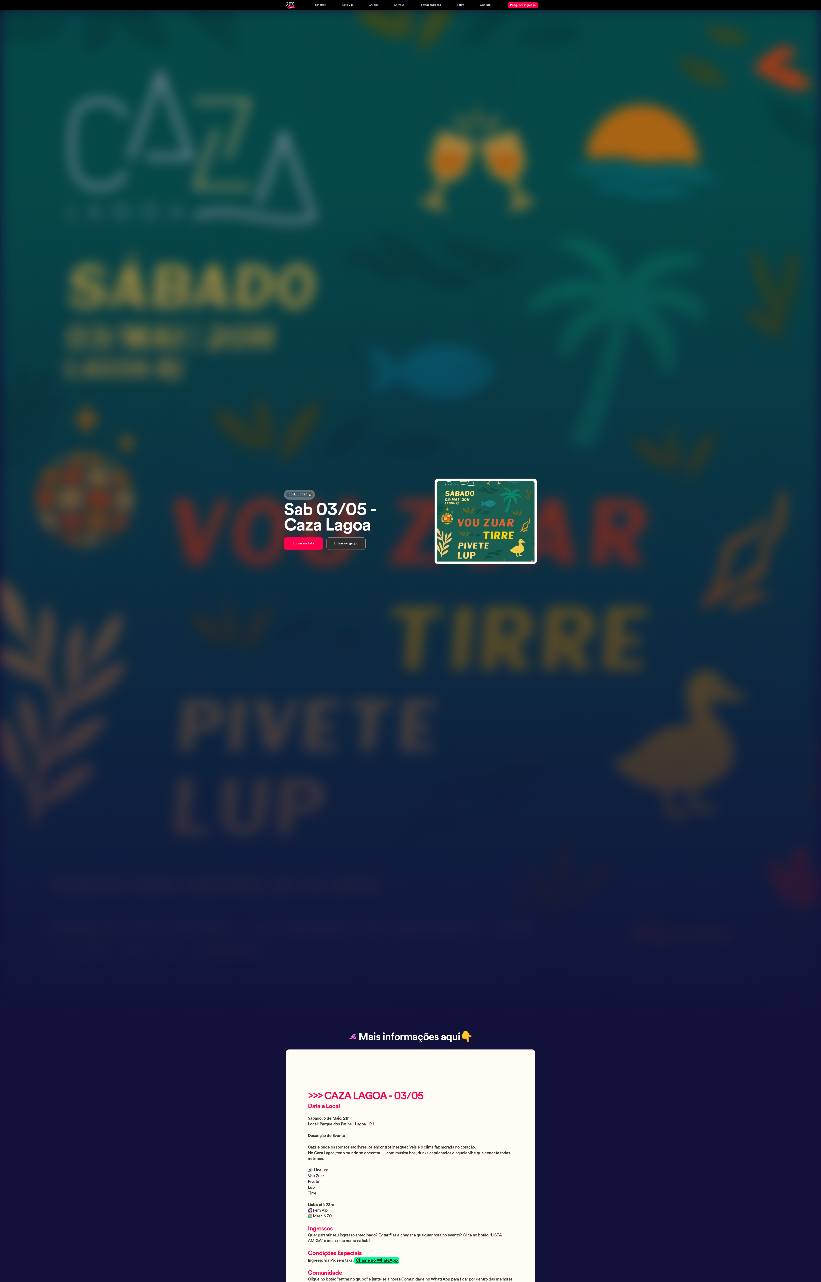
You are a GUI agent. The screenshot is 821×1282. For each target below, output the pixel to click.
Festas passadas (431, 5)
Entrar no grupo (346, 543)
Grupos (373, 5)
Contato (485, 5)
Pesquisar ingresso (523, 5)
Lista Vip (347, 5)
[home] (290, 5)
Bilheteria (320, 5)
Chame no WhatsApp (377, 1260)
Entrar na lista (303, 543)
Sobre (460, 5)
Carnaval (399, 5)
